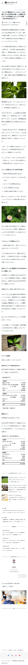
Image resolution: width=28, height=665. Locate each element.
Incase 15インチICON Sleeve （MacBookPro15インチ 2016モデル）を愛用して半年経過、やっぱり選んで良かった (17, 498)
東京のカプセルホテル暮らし (15, 38)
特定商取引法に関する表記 (18, 660)
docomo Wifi (20, 49)
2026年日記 (17, 22)
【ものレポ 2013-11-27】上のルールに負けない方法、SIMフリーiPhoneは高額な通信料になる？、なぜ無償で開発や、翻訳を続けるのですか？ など (17, 488)
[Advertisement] (14, 628)
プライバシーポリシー (7, 660)
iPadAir (5, 303)
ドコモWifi (16, 113)
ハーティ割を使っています (11, 187)
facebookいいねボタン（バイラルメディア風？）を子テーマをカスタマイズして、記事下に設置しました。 (17, 479)
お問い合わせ (5, 663)
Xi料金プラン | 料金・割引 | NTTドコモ (13, 289)
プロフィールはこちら (14, 571)
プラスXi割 (12, 294)
